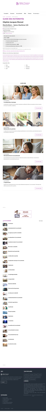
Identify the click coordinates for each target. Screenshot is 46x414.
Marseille (7, 66)
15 (26, 55)
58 (17, 58)
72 (40, 58)
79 (11, 59)
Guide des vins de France (7, 403)
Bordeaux (28, 66)
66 (30, 58)
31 (13, 56)
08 (14, 55)
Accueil (4, 16)
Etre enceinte (5, 401)
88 (26, 59)
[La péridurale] (5, 307)
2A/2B (35, 55)
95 (37, 59)
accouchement (37, 376)
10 (17, 55)
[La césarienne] (5, 321)
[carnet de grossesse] (23, 212)
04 (8, 55)
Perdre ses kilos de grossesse (13, 288)
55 (12, 58)
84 (19, 59)
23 (40, 55)
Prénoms (29, 13)
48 (41, 56)
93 (34, 59)
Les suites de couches (12, 343)
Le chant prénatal (11, 269)
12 (21, 55)
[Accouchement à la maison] (5, 330)
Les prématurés (11, 339)
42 (31, 56)
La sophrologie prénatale (12, 274)
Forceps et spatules (11, 311)
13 (22, 55)
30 (11, 56)
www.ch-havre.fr (9, 33)
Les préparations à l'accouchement (14, 237)
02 (4, 55)
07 (13, 55)
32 (14, 56)
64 (27, 58)
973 (3, 60)
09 (16, 55)
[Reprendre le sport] (5, 252)
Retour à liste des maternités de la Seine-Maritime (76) (14, 51)
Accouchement (19, 13)
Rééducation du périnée (9, 129)
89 (28, 59)
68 (33, 58)
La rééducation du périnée (13, 255)
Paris (7, 65)
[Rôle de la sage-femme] (5, 303)
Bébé (25, 13)
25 (3, 56)
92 (32, 59)
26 (4, 56)
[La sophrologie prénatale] (5, 275)
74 (3, 59)
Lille (26, 65)
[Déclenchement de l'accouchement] (5, 298)
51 (5, 58)
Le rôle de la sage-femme (13, 302)
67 (32, 58)
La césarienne (10, 320)
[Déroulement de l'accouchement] (23, 152)
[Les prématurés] (5, 340)
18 (30, 55)
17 (29, 55)
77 (8, 59)
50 (3, 58)
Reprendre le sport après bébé (13, 251)
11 (19, 55)
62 (23, 58)
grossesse (26, 374)
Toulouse (27, 68)
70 (37, 58)
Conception (6, 13)
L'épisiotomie (10, 316)
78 (9, 59)
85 (21, 59)
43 (32, 56)
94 (36, 59)
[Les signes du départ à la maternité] (5, 233)
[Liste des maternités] (5, 284)
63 (25, 58)
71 (38, 58)
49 (42, 56)
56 (13, 58)
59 (18, 58)
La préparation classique (10, 102)
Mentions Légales (7, 408)
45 (36, 56)
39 (26, 56)
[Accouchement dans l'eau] (5, 335)
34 (18, 56)
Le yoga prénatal (11, 279)
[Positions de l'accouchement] (5, 326)
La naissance (10, 223)
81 (14, 59)
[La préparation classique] (23, 98)
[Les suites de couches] (5, 344)
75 (4, 59)
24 (42, 55)
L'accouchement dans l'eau (13, 334)
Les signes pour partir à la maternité (14, 232)
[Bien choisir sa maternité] (5, 247)
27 (6, 56)
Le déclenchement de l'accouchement (15, 297)
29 (9, 56)
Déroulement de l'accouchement (12, 155)
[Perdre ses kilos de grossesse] (5, 289)
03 (6, 55)
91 (31, 59)
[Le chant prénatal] (5, 270)
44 (34, 56)
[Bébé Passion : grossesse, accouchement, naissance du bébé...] (23, 3)
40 (27, 56)
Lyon (7, 68)
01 (3, 55)
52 (7, 58)
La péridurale (10, 306)
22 (38, 55)
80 (13, 59)
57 (15, 58)
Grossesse (12, 13)
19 (32, 55)
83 (18, 59)
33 (16, 56)
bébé (36, 374)
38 (24, 56)
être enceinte (33, 379)
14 (24, 55)
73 (42, 58)
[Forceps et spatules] (5, 312)
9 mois (40, 374)
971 (40, 59)
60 (20, 58)
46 (37, 56)
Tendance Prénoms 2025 (7, 398)
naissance (31, 376)
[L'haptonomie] (23, 178)
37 (23, 56)
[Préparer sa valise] (5, 293)
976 (8, 60)
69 (35, 58)
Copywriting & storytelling (7, 402)
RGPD (12, 408)
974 (5, 60)
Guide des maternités (12, 283)
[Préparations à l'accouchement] (5, 238)
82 (16, 59)
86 (23, 59)
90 (29, 59)
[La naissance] (5, 224)
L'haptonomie (7, 182)
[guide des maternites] (23, 216)
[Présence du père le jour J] (5, 242)
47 (39, 56)
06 (11, 55)
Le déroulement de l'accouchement (14, 228)
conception (32, 374)
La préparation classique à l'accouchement (16, 260)
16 (27, 55)
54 (10, 58)
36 (21, 56)
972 (42, 59)
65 (28, 58)
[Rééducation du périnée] (23, 125)
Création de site (6, 400)
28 (8, 56)
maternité (26, 376)
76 (6, 59)
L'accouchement (8, 16)
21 (37, 55)
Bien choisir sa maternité (12, 246)
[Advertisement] (23, 9)
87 (24, 59)
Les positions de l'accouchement (14, 325)
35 (19, 56)
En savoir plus (36, 13)
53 (8, 58)
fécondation (27, 379)
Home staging (5, 397)
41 (29, 56)
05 (9, 55)
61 (22, 58)
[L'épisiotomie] (5, 317)
